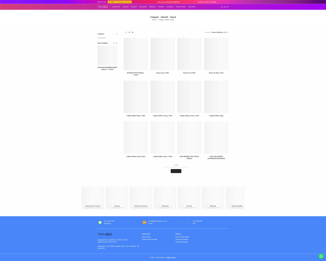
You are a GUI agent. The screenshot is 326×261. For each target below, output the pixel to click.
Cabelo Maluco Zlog (216, 116)
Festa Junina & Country (93, 206)
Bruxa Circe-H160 (189, 73)
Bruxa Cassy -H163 (162, 73)
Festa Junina (143, 7)
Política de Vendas (181, 242)
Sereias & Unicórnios (141, 206)
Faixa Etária (191, 7)
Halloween (152, 7)
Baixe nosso (169, 2)
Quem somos (146, 237)
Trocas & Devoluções (182, 237)
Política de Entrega (181, 239)
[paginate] (176, 171)
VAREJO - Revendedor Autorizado (120, 2)
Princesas (134, 7)
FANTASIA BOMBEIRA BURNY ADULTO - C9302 (107, 68)
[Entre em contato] (321, 256)
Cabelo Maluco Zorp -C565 (162, 156)
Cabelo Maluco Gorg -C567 (162, 116)
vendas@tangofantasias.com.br (157, 221)
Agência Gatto (171, 257)
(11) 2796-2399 (197, 221)
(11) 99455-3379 (109, 221)
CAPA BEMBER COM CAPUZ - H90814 (189, 157)
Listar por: (208, 32)
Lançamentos (116, 7)
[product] (136, 54)
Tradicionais (165, 206)
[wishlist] (227, 7)
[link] (107, 55)
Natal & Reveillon (237, 206)
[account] (225, 7)
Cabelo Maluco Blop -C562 (135, 116)
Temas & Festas (181, 7)
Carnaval (125, 7)
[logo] (103, 7)
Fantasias (161, 7)
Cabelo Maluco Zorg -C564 (135, 156)
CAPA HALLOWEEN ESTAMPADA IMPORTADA (216, 157)
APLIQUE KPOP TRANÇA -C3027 (136, 74)
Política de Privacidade (149, 239)
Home (154, 20)
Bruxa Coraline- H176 (216, 73)
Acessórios (170, 7)
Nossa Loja (102, 2)
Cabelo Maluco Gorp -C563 (189, 116)
